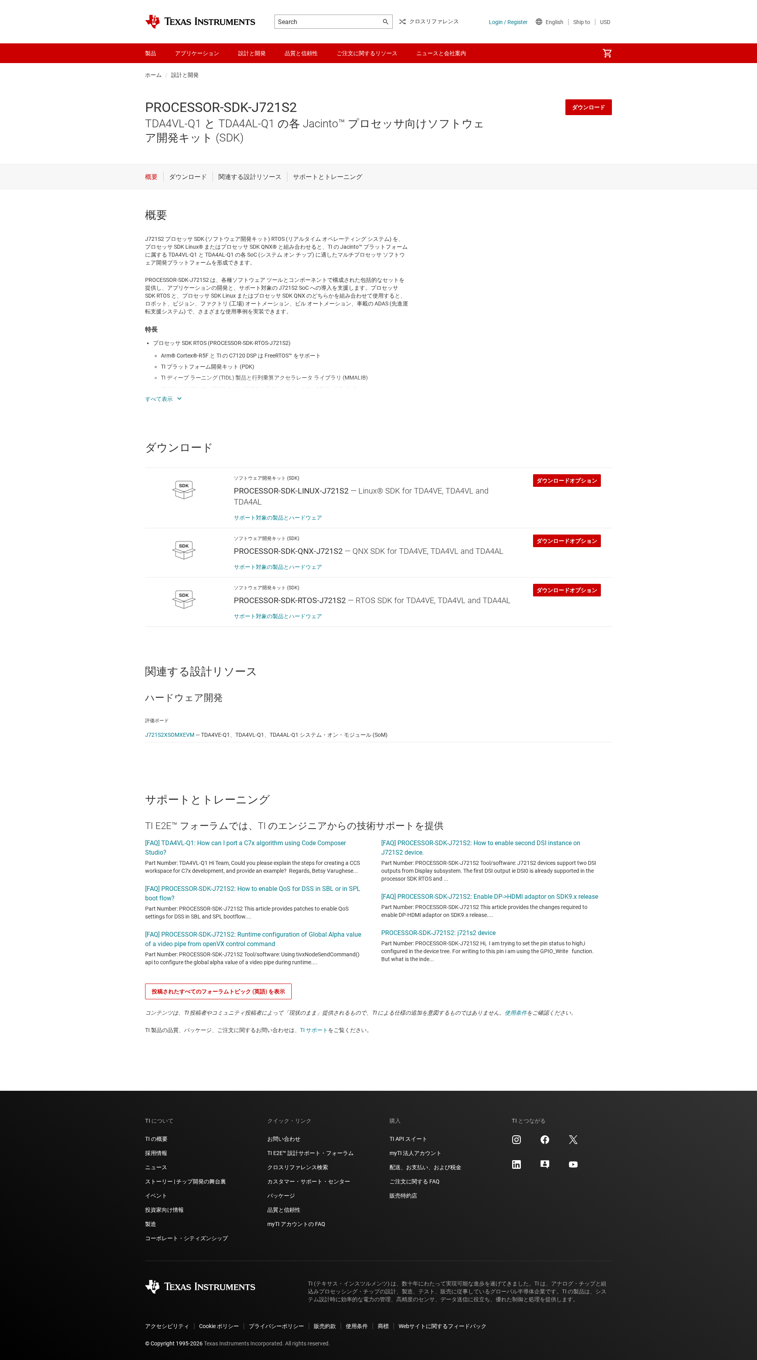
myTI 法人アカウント (416, 1153)
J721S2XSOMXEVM (169, 735)
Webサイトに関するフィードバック (443, 1326)
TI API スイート (408, 1139)
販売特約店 (403, 1195)
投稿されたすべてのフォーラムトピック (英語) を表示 (218, 991)
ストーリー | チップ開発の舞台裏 (185, 1181)
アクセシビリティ (167, 1326)
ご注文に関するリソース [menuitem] (367, 53)
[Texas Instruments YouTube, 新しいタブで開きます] (573, 1167)
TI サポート (314, 1030)
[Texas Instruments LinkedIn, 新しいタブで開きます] (516, 1167)
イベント (156, 1195)
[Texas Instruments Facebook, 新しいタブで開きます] (545, 1142)
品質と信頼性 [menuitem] (301, 53)
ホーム (153, 75)
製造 (150, 1224)
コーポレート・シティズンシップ (186, 1238)
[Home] (200, 22)
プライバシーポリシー (276, 1326)
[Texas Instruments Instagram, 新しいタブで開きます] (516, 1142)
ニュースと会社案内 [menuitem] (441, 53)
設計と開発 (185, 75)
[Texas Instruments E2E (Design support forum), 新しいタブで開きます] (545, 1167)
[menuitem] (607, 53)
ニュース (156, 1167)
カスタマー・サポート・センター (308, 1181)
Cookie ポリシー (219, 1326)
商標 (383, 1326)
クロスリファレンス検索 (297, 1167)
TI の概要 (156, 1139)
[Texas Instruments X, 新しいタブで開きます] (573, 1142)
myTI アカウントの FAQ (296, 1224)
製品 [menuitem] (150, 53)
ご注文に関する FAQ (415, 1181)
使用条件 (516, 1013)
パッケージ (281, 1195)
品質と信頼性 (283, 1210)
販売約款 (325, 1326)
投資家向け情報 (164, 1210)
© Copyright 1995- (174, 1343)
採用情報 (156, 1153)
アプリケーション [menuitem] (197, 53)
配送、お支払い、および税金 (425, 1167)
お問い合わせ (283, 1139)
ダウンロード (588, 107)
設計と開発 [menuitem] (252, 53)
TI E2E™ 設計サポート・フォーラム (310, 1153)
